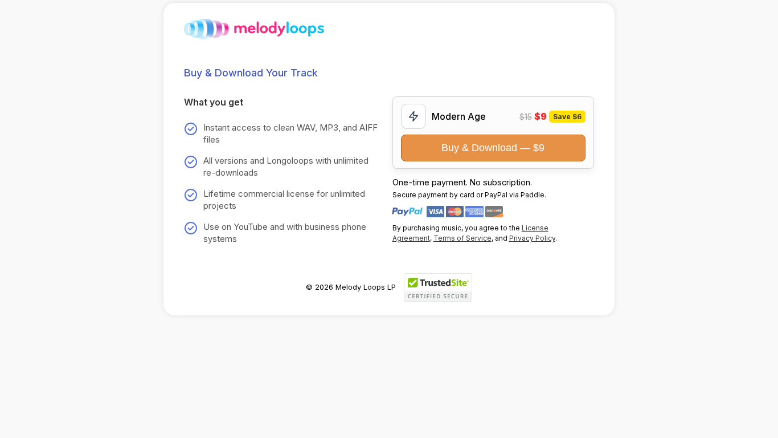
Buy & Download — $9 (492, 147)
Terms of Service (462, 238)
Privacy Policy (532, 238)
